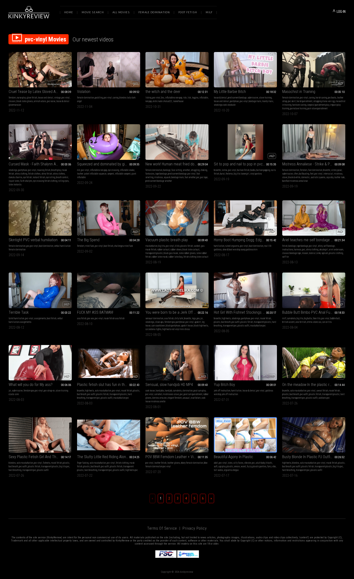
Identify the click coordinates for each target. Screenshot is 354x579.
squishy (329, 177)
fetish (285, 246)
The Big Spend (88, 240)
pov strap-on (49, 390)
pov (27, 246)
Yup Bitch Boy (224, 384)
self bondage (329, 246)
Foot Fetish (187, 12)
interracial (328, 173)
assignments (40, 318)
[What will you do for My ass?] (40, 362)
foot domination (315, 170)
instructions (287, 249)
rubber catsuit (163, 249)
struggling (195, 170)
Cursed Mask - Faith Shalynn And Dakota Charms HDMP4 (40, 164)
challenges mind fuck (123, 246)
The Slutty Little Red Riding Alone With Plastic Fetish (108, 457)
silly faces (238, 463)
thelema (229, 173)
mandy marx (267, 101)
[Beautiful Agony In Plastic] (245, 435)
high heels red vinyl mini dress (176, 329)
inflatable (203, 97)
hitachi (269, 463)
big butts (308, 318)
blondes (12, 463)
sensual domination (154, 318)
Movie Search (93, 12)
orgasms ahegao (231, 470)
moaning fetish (43, 170)
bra (162, 97)
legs (194, 318)
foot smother (190, 177)
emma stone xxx (314, 322)
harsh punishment (304, 101)
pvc (198, 177)
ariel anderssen (336, 249)
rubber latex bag (176, 256)
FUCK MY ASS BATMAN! (95, 312)
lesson (305, 253)
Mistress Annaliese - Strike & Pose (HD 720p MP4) (313, 164)
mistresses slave (171, 394)
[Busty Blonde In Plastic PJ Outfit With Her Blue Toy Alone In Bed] (313, 435)
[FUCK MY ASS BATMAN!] (108, 290)
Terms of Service (162, 528)
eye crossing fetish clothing (45, 181)
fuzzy (249, 466)
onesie (237, 466)
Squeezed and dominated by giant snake (108, 164)
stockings (13, 170)
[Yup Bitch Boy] (245, 362)
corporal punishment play (318, 105)
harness (297, 249)
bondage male (255, 101)
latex (230, 463)
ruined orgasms (232, 246)
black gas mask (171, 253)
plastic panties (259, 466)
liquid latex (14, 181)
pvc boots (332, 97)
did (78, 170)
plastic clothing (336, 253)
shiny (320, 246)
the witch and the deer (162, 91)
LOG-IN (341, 11)
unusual (186, 398)
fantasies (149, 173)
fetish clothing (122, 463)
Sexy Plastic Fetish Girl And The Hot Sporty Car (40, 457)
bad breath (226, 322)
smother (186, 170)
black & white (294, 177)
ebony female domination (192, 463)
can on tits (327, 322)
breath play (56, 170)
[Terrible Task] (40, 290)
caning (115, 97)
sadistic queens (318, 177)
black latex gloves (25, 101)
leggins (195, 97)
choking (204, 170)
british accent (288, 322)
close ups (159, 322)
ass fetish (81, 318)
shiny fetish (46, 173)
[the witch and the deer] (177, 69)
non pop (148, 101)
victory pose (336, 170)
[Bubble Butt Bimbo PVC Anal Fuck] (313, 290)
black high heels (201, 325)
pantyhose (234, 101)
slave (284, 177)
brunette (217, 170)
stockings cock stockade (225, 105)
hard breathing (15, 470)
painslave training (298, 108)
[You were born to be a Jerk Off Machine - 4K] (177, 290)
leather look (339, 177)
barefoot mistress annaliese (295, 181)
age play (222, 466)
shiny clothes (59, 173)
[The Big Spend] (108, 218)
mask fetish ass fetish (114, 318)
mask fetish (265, 318)
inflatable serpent (123, 173)
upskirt (198, 322)
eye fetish (27, 177)
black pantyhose (173, 325)
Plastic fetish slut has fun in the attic (106, 384)
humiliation (219, 246)
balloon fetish (243, 170)
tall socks (218, 470)
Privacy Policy (195, 528)
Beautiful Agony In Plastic (233, 457)
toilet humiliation (16, 318)
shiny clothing (21, 173)
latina (224, 170)
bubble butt (335, 318)
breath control (62, 177)
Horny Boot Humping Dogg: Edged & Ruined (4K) (245, 240)
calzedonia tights (153, 329)
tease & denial (220, 97)
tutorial (312, 253)
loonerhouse (178, 101)
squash (167, 177)
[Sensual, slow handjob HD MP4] (177, 362)
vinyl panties (256, 173)
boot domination (46, 246)
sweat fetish (322, 390)
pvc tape (204, 177)
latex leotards (15, 184)
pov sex (90, 318)
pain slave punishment (318, 108)
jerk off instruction (222, 390)
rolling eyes (63, 181)
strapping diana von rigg (324, 101)
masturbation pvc (258, 325)
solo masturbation (103, 390)
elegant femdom (175, 398)
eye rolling (50, 177)
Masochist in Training (298, 91)
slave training (265, 97)
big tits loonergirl (241, 173)
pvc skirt (292, 101)
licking (148, 97)
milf (284, 318)
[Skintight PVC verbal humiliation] (40, 218)
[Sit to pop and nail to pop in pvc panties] (245, 142)
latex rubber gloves (187, 253)
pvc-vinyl (66, 97)
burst (222, 173)
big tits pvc (64, 466)
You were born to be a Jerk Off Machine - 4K (177, 312)
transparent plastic (154, 253)
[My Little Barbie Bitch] (245, 69)
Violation (83, 91)
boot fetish (108, 246)
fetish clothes (34, 173)
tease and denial (45, 97)
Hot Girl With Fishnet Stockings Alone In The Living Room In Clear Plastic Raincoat (245, 312)
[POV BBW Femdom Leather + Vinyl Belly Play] (177, 435)
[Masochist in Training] (313, 69)
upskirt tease (187, 325)
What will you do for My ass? (30, 384)
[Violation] (108, 69)
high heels (226, 318)
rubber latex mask (160, 256)
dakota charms (15, 177)
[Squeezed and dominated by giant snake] (108, 142)
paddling (99, 97)
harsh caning (321, 97)
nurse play (21, 97)
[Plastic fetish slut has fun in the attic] (108, 362)
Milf (209, 12)
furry (269, 466)
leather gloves (173, 463)
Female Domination (154, 12)
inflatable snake (127, 170)
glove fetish (32, 97)
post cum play (200, 390)
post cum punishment (193, 394)
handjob (168, 390)
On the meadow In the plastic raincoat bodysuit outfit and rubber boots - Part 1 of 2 (313, 384)
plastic (217, 322)
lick (189, 97)
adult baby (260, 463)
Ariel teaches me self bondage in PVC (311, 240)
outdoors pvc (324, 398)
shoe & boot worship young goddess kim (240, 249)
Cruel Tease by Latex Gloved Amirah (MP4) (40, 91)
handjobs (160, 390)
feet (312, 173)
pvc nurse (51, 101)
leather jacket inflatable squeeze (91, 173)
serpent (110, 173)
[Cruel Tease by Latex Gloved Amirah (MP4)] (40, 69)
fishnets (46, 463)
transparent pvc (230, 325)
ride (185, 97)
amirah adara (40, 101)
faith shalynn (26, 181)
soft (215, 466)
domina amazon (159, 398)
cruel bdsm (196, 398)
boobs (253, 170)
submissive (253, 97)
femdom (12, 97)
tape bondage (161, 173)
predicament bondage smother (158, 181)
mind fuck (89, 246)
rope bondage (302, 246)
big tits (161, 246)
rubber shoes (176, 249)
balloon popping (263, 170)
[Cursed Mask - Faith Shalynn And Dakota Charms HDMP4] (40, 142)
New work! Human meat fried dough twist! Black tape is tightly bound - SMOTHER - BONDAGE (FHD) (177, 164)
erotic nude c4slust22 (162, 101)
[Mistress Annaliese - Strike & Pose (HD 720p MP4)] (313, 142)
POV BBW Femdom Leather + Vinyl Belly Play (177, 457)
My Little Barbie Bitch (230, 91)
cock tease (150, 390)
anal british (300, 322)
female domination (85, 97)
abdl (216, 463)
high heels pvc (131, 470)
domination (188, 390)
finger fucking (83, 463)
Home (68, 12)
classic (12, 101)
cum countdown (158, 325)
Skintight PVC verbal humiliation (33, 240)
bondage (166, 170)
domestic (305, 177)
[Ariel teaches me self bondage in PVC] (313, 218)
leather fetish (160, 463)
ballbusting (304, 173)
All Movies (121, 12)
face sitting (176, 170)
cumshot (158, 394)
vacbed (197, 246)
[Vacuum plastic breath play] (177, 218)
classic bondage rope (291, 253)
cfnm (296, 173)
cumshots (291, 318)
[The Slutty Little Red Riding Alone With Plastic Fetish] (108, 435)
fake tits (317, 318)
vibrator (247, 463)
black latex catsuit (191, 249)
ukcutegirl (323, 249)
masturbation (151, 246)
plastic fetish (187, 246)
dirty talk (179, 318)
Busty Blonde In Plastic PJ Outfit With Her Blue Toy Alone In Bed (313, 457)
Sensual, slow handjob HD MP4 (169, 384)
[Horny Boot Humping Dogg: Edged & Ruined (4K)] (245, 218)
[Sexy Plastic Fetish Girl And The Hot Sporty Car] (40, 435)
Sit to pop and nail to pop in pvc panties (244, 164)
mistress (158, 177)
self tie (285, 256)
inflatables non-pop (173, 97)
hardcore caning (299, 105)
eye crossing (113, 170)
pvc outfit (236, 322)
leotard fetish (39, 177)
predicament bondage (237, 97)
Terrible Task (19, 312)
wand (243, 466)
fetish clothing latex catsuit (196, 256)
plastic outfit (243, 325)
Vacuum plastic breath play (166, 240)
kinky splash (322, 253)
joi (201, 318)
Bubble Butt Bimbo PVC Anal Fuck (308, 312)
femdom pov (169, 322)
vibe (274, 466)
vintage (57, 97)
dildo (177, 246)
